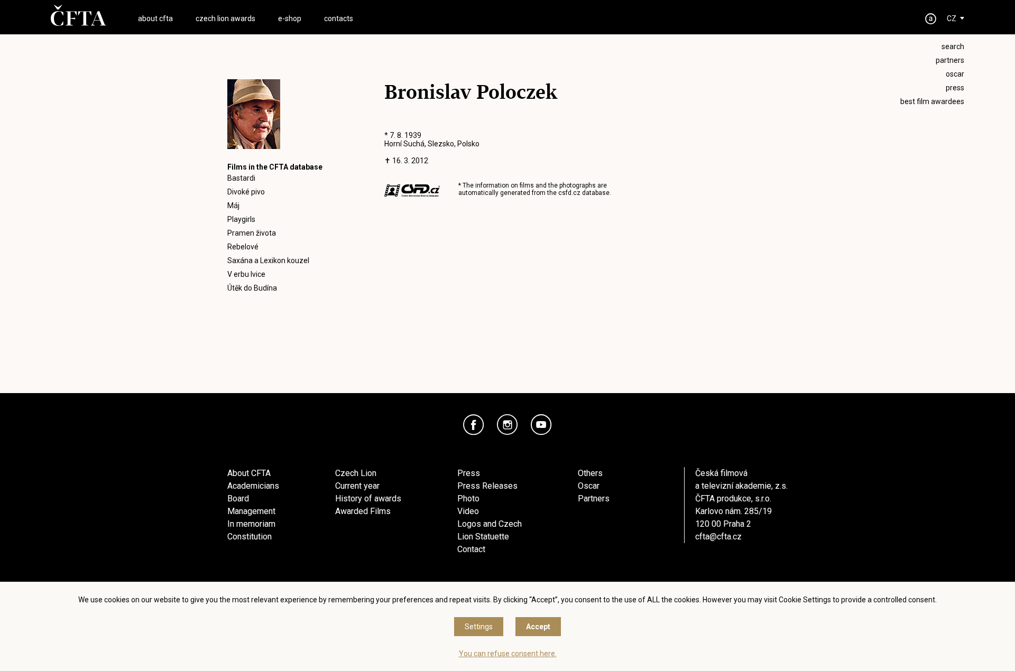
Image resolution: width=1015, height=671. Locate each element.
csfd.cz (569, 193)
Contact (471, 549)
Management (251, 511)
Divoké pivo (246, 192)
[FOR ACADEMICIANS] (931, 18)
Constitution (249, 537)
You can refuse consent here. (508, 653)
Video (468, 511)
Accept (538, 626)
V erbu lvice (246, 274)
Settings (479, 626)
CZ (951, 18)
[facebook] (473, 424)
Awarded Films (363, 511)
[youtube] (541, 424)
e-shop (289, 18)
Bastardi (241, 178)
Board (238, 498)
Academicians (253, 486)
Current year (357, 486)
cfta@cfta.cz (718, 537)
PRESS (955, 87)
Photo (468, 498)
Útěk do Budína (252, 288)
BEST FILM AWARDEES (932, 101)
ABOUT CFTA (155, 18)
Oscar (588, 486)
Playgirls (241, 219)
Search (953, 46)
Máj (233, 205)
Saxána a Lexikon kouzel (268, 260)
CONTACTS (338, 18)
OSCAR (955, 74)
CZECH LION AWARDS (225, 18)
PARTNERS (950, 60)
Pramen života (251, 233)
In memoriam (251, 524)
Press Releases (487, 486)
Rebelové (243, 247)
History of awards (368, 498)
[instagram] (507, 424)
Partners (594, 498)
